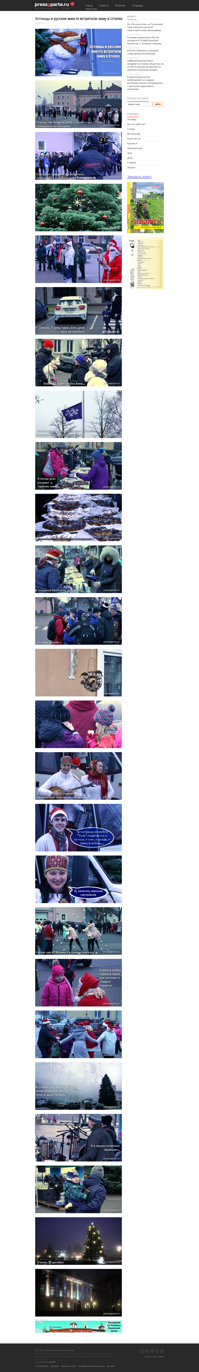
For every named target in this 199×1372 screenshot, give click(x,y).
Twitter (152, 1351)
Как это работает (136, 124)
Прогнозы (91, 8)
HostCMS (52, 1362)
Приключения (134, 148)
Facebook (142, 1351)
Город (88, 5)
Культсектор (134, 138)
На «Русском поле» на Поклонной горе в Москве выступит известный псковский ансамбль (145, 27)
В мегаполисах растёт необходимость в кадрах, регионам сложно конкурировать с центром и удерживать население (145, 83)
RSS (162, 1351)
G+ (157, 1351)
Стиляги (131, 162)
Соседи (131, 128)
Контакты (111, 1366)
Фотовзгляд (133, 133)
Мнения (120, 5)
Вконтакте (147, 1351)
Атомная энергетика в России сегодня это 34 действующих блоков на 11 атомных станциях (144, 40)
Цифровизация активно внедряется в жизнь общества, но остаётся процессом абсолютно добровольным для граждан (145, 65)
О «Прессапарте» (42, 1366)
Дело (130, 157)
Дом (129, 152)
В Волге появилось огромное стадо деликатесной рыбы (143, 52)
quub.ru (161, 1357)
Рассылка (55, 1366)
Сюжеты (104, 5)
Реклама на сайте (68, 1366)
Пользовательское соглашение (91, 1366)
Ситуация (137, 5)
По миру (131, 119)
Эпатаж (131, 167)
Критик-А (132, 143)
